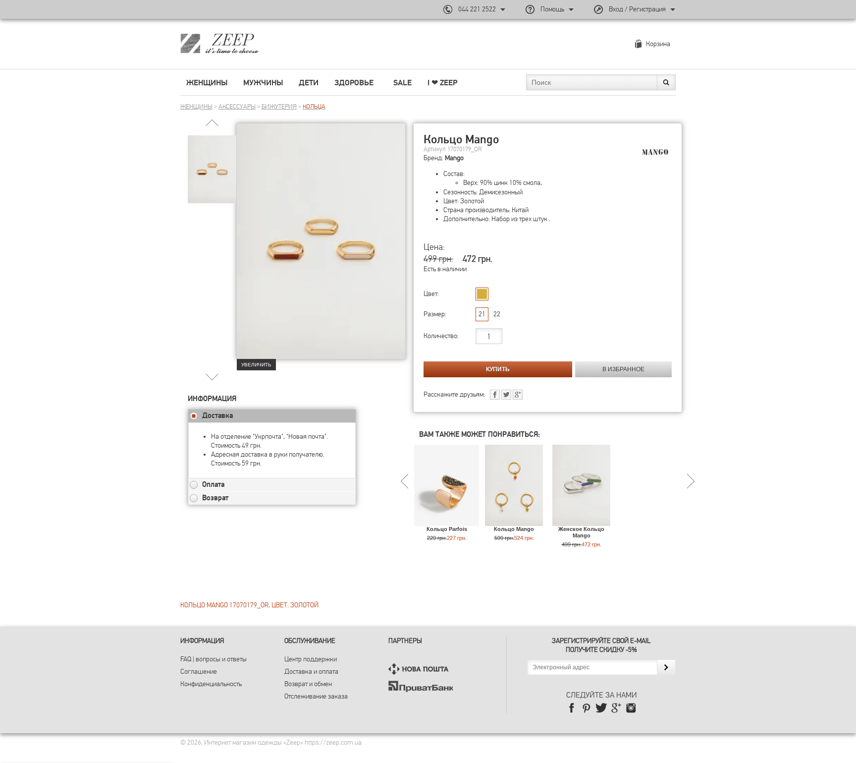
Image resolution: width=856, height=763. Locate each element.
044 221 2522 (477, 9)
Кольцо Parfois (447, 529)
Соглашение (198, 671)
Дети (309, 83)
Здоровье (354, 83)
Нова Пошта (420, 669)
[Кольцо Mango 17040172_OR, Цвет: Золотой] (514, 521)
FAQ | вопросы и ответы (213, 659)
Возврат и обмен (308, 684)
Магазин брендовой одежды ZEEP (237, 43)
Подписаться (666, 667)
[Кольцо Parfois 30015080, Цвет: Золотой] (446, 521)
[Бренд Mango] (655, 152)
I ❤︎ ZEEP (442, 83)
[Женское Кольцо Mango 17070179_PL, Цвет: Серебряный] (581, 521)
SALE (402, 83)
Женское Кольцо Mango (581, 532)
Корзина (658, 44)
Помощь (552, 9)
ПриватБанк (420, 686)
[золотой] (482, 294)
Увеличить (256, 364)
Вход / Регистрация (637, 9)
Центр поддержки (310, 659)
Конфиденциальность (211, 684)
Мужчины (263, 83)
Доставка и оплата (311, 671)
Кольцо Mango (514, 529)
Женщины (206, 83)
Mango (454, 158)
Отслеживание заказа (316, 696)
